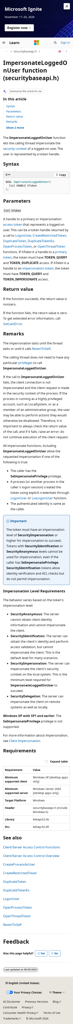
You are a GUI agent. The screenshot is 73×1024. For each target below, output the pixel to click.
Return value (14, 116)
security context (15, 148)
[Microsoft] (36, 42)
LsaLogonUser (42, 498)
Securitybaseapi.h (25, 51)
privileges (25, 363)
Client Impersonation (24, 741)
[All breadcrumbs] (6, 51)
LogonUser (23, 235)
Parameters (13, 111)
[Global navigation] (4, 42)
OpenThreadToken (51, 246)
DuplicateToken (14, 241)
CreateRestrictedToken (49, 235)
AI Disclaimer (11, 1001)
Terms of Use (51, 1013)
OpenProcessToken (17, 246)
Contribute (10, 1007)
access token (12, 224)
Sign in (65, 42)
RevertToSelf (41, 349)
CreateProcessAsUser (19, 864)
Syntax (10, 106)
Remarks (12, 121)
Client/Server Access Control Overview (31, 856)
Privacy (26, 1007)
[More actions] (66, 51)
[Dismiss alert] (67, 6)
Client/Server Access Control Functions (31, 847)
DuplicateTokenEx (41, 241)
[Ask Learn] (60, 51)
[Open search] (55, 42)
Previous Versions (36, 1001)
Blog (56, 1001)
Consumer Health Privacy (19, 1013)
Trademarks (10, 1018)
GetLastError (12, 324)
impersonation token (38, 268)
